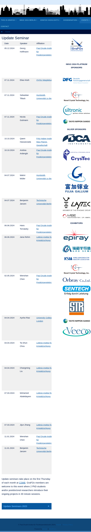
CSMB (22, 482)
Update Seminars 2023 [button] (15, 506)
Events (7, 32)
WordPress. (53, 529)
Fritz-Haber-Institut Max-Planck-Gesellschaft (44, 142)
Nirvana (44, 529)
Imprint (58, 525)
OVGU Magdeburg (44, 80)
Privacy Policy (67, 525)
